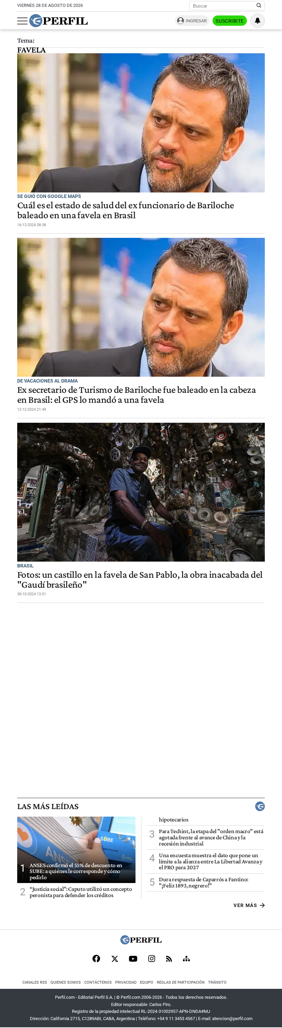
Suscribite (230, 21)
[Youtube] (133, 959)
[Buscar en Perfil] (259, 6)
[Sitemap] (186, 959)
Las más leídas (47, 806)
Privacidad (126, 982)
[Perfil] (141, 942)
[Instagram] (151, 959)
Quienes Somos (66, 982)
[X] (114, 959)
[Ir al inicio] (58, 20)
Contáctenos (98, 982)
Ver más (245, 905)
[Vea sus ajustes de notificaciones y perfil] (257, 20)
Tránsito (217, 982)
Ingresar (196, 20)
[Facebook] (96, 959)
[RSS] (169, 959)
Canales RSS (34, 982)
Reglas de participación (181, 982)
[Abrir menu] (22, 21)
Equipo (146, 982)
